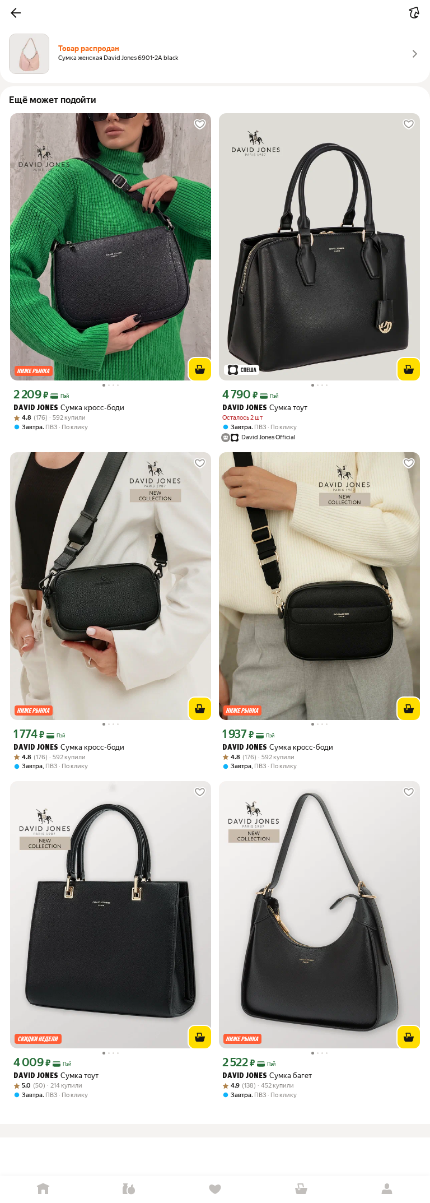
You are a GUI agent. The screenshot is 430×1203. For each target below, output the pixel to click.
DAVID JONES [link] (35, 408)
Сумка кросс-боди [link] (68, 407)
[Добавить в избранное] (200, 124)
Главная (43, 1189)
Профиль (387, 1189)
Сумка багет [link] (267, 1075)
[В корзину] (200, 369)
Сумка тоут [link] (264, 407)
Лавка (129, 1189)
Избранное (215, 1189)
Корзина (301, 1189)
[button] (15, 13)
